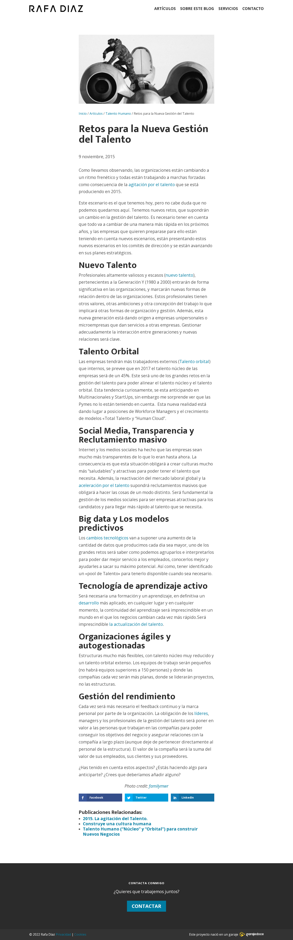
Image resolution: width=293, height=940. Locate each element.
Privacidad (63, 934)
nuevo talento (179, 275)
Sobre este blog (197, 8)
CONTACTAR (146, 906)
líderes (200, 713)
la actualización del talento (136, 624)
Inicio (83, 113)
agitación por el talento (152, 184)
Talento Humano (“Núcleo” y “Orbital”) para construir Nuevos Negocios (140, 831)
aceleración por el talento (104, 485)
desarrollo (89, 603)
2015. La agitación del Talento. (115, 818)
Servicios (228, 8)
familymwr (158, 786)
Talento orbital (194, 361)
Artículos (165, 8)
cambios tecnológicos (107, 538)
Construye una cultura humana (117, 823)
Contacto (253, 8)
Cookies (80, 934)
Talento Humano (118, 113)
